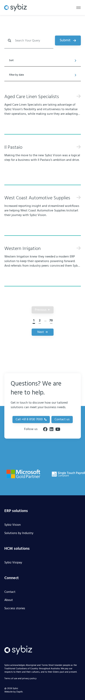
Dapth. (19, 692)
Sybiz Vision (12, 525)
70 (51, 320)
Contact (9, 592)
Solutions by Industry (19, 533)
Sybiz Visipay (13, 562)
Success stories (14, 608)
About (8, 600)
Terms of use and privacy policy (20, 679)
